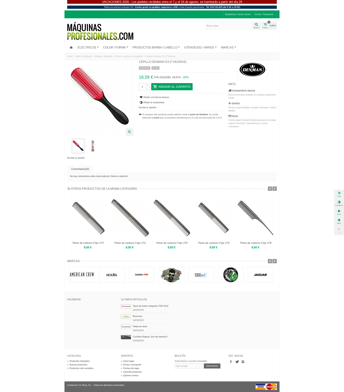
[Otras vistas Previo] (69, 146)
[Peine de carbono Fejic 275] (172, 218)
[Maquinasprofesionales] (100, 31)
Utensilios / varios (199, 47)
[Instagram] (243, 362)
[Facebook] (230, 362)
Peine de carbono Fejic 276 (214, 242)
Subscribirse (212, 366)
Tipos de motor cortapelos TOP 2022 (150, 306)
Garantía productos (131, 372)
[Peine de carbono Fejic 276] (214, 218)
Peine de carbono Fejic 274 (130, 242)
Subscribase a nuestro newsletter (191, 361)
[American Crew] (82, 275)
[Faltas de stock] (126, 327)
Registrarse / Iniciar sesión (238, 14)
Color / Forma (114, 47)
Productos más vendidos (80, 368)
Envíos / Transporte (264, 14)
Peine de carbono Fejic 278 (255, 242)
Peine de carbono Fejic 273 (88, 242)
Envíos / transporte (131, 364)
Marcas (227, 47)
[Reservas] (126, 316)
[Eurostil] (201, 275)
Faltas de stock (140, 326)
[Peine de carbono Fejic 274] (130, 218)
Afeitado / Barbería (103, 56)
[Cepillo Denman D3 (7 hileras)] (78, 146)
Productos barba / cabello (155, 47)
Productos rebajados (78, 361)
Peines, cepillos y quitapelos (129, 56)
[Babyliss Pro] (141, 275)
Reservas (137, 316)
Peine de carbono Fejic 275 (172, 242)
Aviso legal (127, 361)
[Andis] (112, 275)
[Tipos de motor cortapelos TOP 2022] (126, 306)
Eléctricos (87, 47)
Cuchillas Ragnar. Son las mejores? (150, 336)
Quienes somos (129, 375)
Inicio (69, 56)
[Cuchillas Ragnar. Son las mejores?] (126, 337)
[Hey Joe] (230, 275)
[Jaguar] (260, 275)
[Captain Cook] (171, 275)
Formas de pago (130, 368)
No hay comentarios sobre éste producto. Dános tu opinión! (99, 176)
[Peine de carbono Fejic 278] (256, 218)
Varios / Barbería (84, 56)
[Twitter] (237, 362)
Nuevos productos (77, 364)
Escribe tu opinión (76, 158)
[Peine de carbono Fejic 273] (88, 218)
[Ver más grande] (129, 132)
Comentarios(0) (80, 168)
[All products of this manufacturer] (252, 69)
